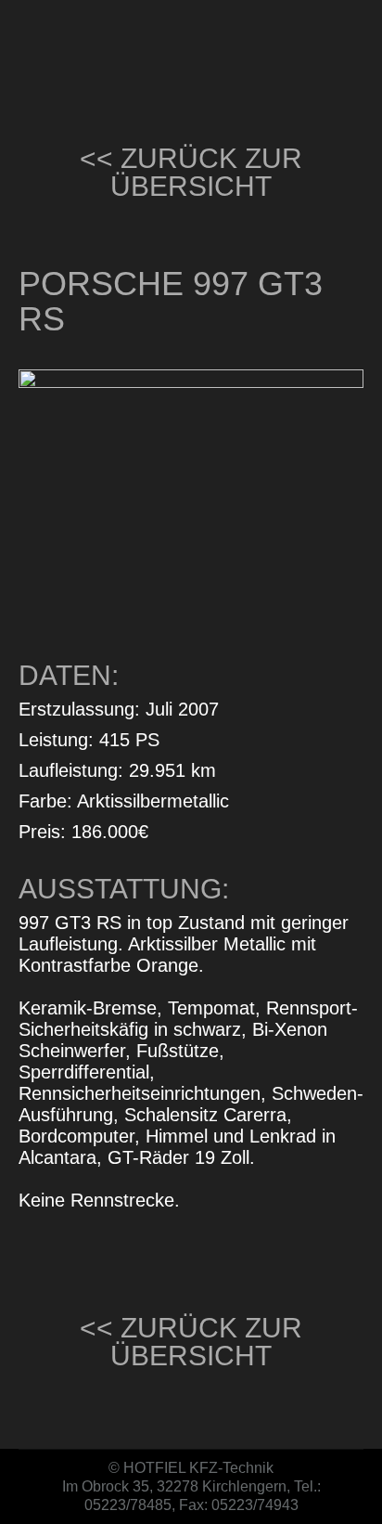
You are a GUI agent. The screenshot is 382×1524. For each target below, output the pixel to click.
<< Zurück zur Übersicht (191, 172)
